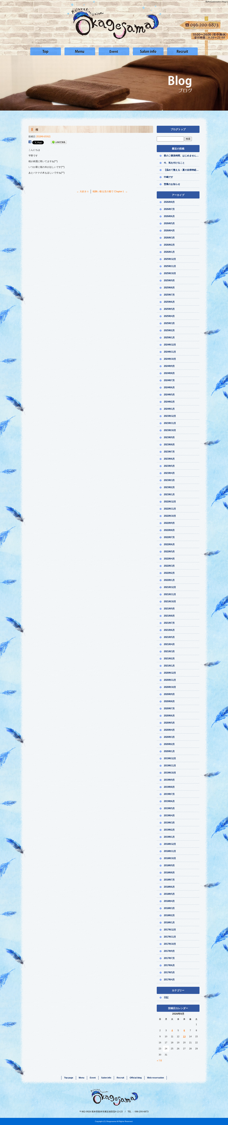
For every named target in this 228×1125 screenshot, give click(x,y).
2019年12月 (170, 758)
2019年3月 (169, 822)
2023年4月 (169, 473)
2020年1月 (169, 751)
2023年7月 (169, 451)
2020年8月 (169, 701)
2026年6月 (169, 216)
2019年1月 (169, 837)
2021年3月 (169, 651)
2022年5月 (169, 551)
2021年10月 (170, 601)
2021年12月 (170, 587)
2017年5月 (169, 972)
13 (184, 1036)
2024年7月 (169, 380)
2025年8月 (169, 287)
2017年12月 (170, 929)
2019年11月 (170, 765)
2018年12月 (170, 844)
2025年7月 (169, 294)
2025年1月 (169, 337)
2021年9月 (169, 608)
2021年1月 (169, 665)
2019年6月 (169, 801)
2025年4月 (169, 316)
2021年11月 (170, 594)
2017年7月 (169, 958)
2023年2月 (169, 487)
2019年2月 (169, 829)
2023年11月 (170, 423)
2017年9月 (169, 951)
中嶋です (168, 177)
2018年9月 (169, 865)
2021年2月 (169, 658)
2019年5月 (169, 808)
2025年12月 (170, 259)
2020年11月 (170, 680)
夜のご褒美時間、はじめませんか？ (182, 155)
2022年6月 (169, 544)
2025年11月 (170, 266)
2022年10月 (170, 516)
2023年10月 (170, 430)
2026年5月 (169, 223)
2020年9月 (169, 694)
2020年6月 (169, 715)
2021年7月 (169, 623)
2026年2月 (169, 244)
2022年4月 (169, 558)
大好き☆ (83, 191)
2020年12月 (170, 672)
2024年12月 (170, 344)
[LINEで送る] (59, 142)
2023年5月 (169, 466)
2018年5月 (169, 894)
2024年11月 (170, 351)
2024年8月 (169, 373)
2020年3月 (169, 737)
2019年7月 (169, 794)
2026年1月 (169, 252)
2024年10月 (170, 359)
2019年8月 (169, 787)
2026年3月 (169, 237)
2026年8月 (169, 202)
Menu (80, 51)
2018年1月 (169, 922)
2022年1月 (169, 580)
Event (114, 51)
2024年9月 (169, 366)
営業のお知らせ (173, 184)
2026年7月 (169, 209)
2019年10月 (170, 772)
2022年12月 (170, 501)
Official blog (136, 1077)
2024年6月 (169, 387)
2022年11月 (170, 508)
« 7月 (159, 1060)
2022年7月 (169, 537)
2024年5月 (169, 394)
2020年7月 (169, 708)
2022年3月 (169, 565)
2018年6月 (169, 886)
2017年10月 (170, 944)
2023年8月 (169, 444)
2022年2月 (169, 573)
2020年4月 (169, 730)
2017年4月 (169, 979)
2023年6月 (169, 458)
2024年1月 (169, 409)
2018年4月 (169, 901)
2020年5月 (169, 722)
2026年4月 (169, 230)
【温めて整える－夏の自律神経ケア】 (182, 170)
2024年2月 (169, 401)
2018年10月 (170, 858)
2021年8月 (169, 615)
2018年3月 (169, 908)
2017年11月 (170, 936)
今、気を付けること (174, 162)
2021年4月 (169, 644)
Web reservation (155, 1077)
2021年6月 (169, 630)
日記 (166, 997)
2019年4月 (169, 815)
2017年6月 (169, 965)
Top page (45, 51)
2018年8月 (169, 872)
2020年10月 (170, 687)
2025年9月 (169, 280)
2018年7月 (169, 879)
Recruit (182, 51)
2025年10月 (170, 273)
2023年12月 (170, 416)
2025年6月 (169, 302)
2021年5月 (169, 637)
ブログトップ (178, 129)
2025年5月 (169, 309)
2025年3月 (169, 323)
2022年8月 (169, 530)
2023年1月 (169, 494)
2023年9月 (169, 437)
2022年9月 (169, 523)
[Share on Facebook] (29, 142)
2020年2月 (169, 744)
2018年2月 (169, 915)
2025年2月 (169, 330)
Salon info (148, 51)
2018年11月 (170, 851)
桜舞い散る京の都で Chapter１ (110, 191)
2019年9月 (169, 779)
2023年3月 (169, 480)
